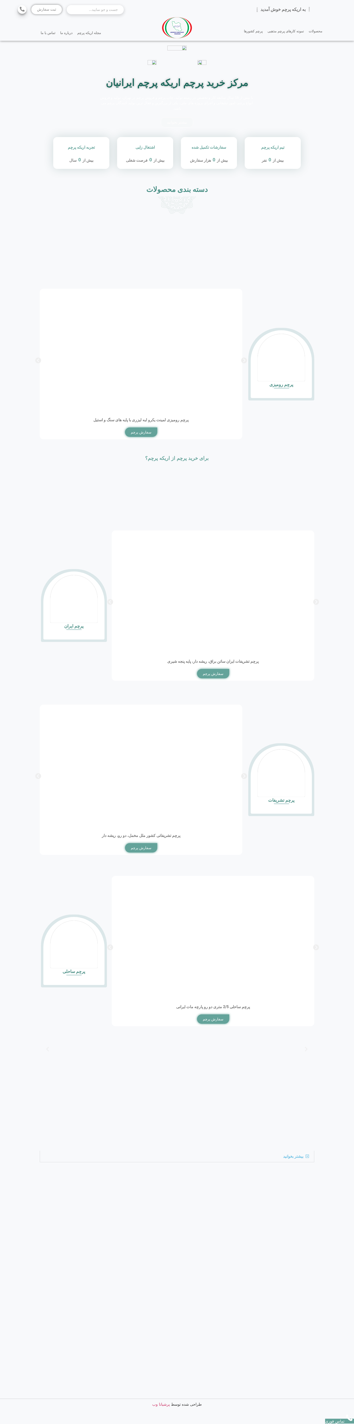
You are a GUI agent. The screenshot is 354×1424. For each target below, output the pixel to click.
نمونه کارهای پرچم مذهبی (286, 31)
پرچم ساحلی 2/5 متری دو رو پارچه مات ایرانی (213, 1006)
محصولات (315, 31)
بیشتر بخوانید (293, 1156)
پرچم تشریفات (281, 800)
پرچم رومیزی (281, 384)
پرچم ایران (74, 625)
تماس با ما (48, 33)
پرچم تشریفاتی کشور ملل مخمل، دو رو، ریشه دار (141, 835)
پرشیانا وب (161, 1404)
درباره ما (66, 33)
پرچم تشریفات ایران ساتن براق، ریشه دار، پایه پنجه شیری (213, 661)
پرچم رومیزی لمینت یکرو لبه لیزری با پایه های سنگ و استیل (141, 420)
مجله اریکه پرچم (89, 33)
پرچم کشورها (253, 31)
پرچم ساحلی (74, 971)
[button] (38, 361)
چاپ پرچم (165, 98)
